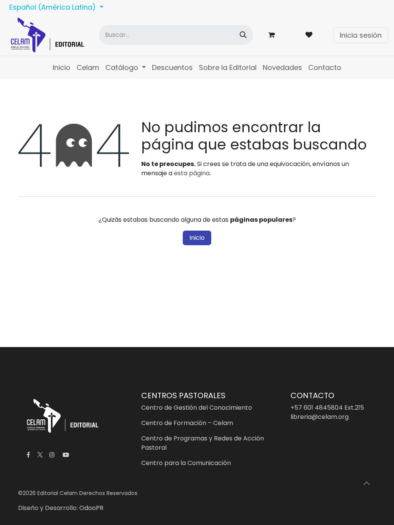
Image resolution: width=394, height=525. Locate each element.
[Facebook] (28, 455)
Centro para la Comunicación (186, 463)
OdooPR (91, 507)
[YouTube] (66, 455)
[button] (366, 483)
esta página (192, 173)
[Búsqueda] (243, 35)
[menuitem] (61, 67)
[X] (40, 455)
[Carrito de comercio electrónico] (273, 35)
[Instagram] (52, 455)
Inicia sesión (361, 35)
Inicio (197, 237)
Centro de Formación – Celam (187, 423)
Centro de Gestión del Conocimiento (196, 407)
